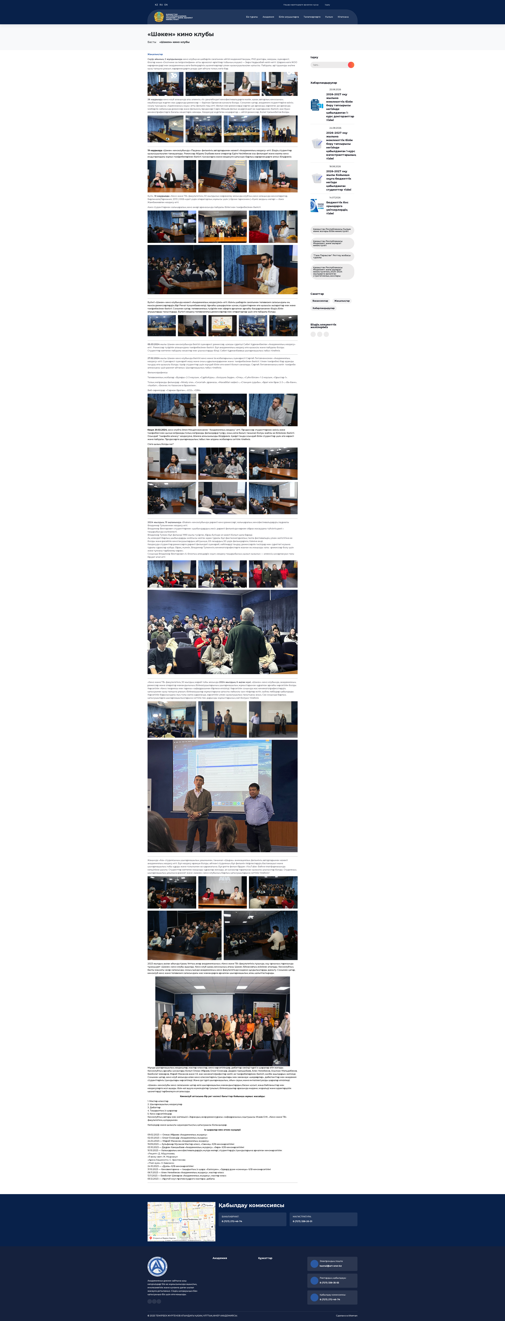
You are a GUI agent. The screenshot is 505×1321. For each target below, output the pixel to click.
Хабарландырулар (324, 308)
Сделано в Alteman (346, 1315)
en (166, 5)
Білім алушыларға (289, 17)
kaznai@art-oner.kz (331, 1266)
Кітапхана (343, 17)
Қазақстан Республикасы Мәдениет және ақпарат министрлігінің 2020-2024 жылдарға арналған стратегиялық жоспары (327, 271)
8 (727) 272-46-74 (232, 1221)
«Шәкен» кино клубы (174, 42)
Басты (152, 42)
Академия (268, 17)
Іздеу (327, 5)
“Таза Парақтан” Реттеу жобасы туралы (332, 256)
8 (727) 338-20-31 (302, 1221)
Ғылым (329, 17)
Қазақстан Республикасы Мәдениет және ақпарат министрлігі (327, 243)
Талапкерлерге (312, 17)
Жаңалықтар (342, 301)
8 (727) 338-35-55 (329, 1282)
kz (156, 5)
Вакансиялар (320, 301)
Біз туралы (252, 17)
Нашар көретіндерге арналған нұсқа (300, 5)
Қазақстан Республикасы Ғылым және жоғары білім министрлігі (332, 230)
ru (161, 5)
